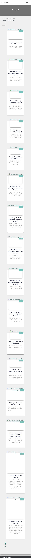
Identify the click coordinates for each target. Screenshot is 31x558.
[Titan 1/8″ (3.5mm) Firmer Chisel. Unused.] (15, 94)
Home (3, 18)
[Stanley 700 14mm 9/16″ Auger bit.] (15, 508)
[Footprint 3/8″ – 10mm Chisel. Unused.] (15, 34)
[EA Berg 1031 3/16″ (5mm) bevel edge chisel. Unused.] (15, 304)
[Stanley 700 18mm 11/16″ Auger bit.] (15, 462)
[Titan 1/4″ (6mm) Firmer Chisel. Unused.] (15, 334)
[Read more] (22, 52)
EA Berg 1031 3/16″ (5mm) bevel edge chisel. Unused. (15, 314)
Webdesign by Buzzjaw (6, 557)
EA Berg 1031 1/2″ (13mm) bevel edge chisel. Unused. (15, 73)
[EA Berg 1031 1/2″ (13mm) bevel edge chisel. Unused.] (15, 64)
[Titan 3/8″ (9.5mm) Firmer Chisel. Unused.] (15, 123)
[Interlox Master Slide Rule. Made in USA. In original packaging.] (15, 424)
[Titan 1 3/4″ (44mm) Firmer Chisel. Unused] (15, 362)
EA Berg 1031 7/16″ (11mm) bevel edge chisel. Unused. (15, 219)
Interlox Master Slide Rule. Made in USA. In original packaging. (15, 434)
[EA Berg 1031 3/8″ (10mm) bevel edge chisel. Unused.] (15, 273)
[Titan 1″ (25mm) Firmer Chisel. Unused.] (15, 150)
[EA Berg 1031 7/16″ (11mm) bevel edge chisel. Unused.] (15, 210)
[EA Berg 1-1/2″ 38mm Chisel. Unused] (15, 394)
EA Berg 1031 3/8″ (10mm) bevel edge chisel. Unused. (15, 282)
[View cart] (29, 2)
